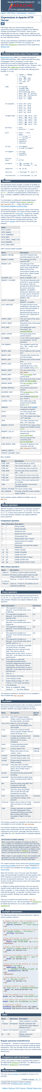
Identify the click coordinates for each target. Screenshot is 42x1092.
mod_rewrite (5, 204)
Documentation (21, 13)
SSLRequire (13, 45)
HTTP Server (11, 13)
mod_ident (24, 372)
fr (40, 1079)
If (13, 833)
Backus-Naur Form (7, 57)
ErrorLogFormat (26, 435)
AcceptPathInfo (26, 331)
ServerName (27, 374)
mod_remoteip (25, 448)
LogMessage (14, 67)
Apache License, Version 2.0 (22, 1084)
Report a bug (37, 1088)
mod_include (18, 695)
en (36, 1079)
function (20, 213)
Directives (12, 1088)
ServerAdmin (28, 383)
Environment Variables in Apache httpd (14, 206)
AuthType (34, 396)
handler (34, 407)
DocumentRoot (28, 392)
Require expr (5, 47)
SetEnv (23, 202)
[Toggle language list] (3, 23)
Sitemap (29, 1088)
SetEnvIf (30, 202)
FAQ (17, 1088)
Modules (5, 1088)
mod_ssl (4, 499)
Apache (3, 13)
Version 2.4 (31, 13)
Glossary (23, 1088)
